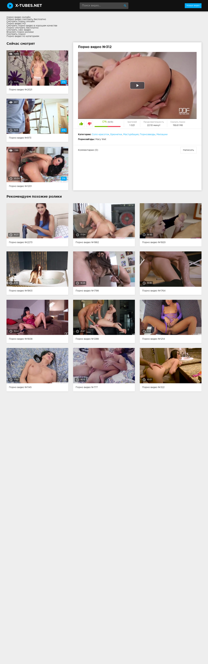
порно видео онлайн (18, 17)
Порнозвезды (147, 134)
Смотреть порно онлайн (20, 21)
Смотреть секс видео (18, 30)
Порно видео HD (16, 24)
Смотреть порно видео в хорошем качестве (31, 26)
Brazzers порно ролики (20, 32)
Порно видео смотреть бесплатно (26, 19)
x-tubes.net (28, 5)
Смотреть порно (16, 34)
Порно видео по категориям (22, 36)
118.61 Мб (178, 125)
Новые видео (193, 6)
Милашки (162, 134)
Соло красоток (100, 134)
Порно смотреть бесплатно (22, 28)
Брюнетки (116, 134)
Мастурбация (131, 134)
